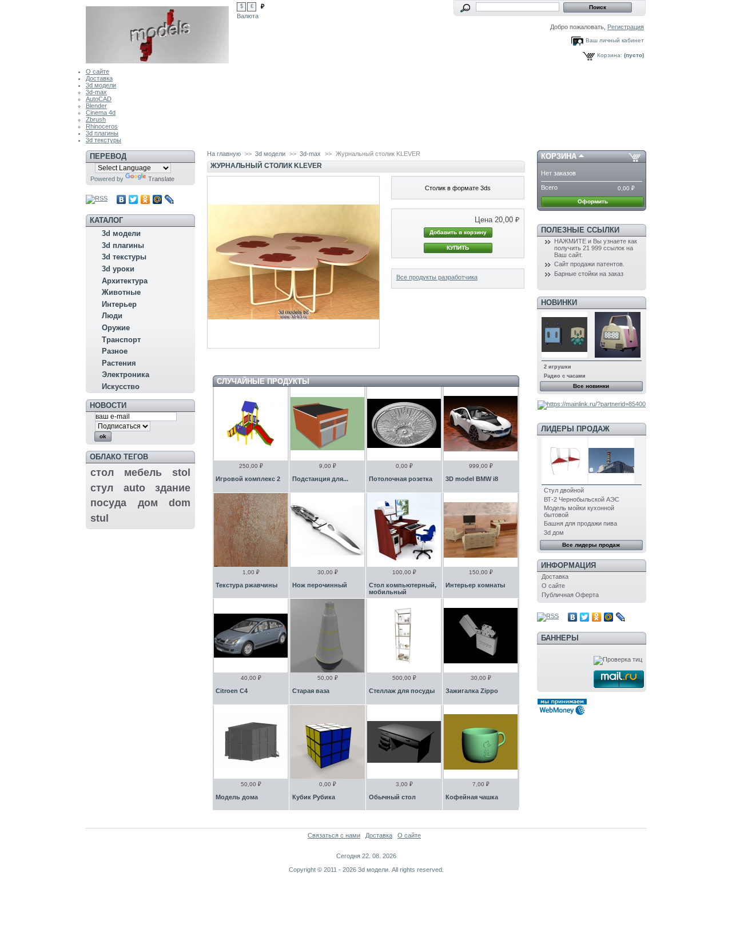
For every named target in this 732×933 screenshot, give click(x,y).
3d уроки (118, 269)
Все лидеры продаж (591, 545)
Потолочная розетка (400, 478)
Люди (112, 315)
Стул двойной (564, 490)
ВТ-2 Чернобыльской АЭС (581, 499)
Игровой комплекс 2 (248, 478)
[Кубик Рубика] (327, 742)
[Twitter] (134, 199)
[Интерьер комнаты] (481, 530)
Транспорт (121, 339)
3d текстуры (103, 140)
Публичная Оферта (570, 594)
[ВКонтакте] (122, 199)
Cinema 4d (101, 112)
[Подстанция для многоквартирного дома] (327, 424)
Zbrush (96, 119)
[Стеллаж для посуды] (404, 635)
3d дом (554, 532)
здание (172, 488)
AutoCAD (99, 98)
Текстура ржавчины (246, 585)
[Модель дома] (251, 742)
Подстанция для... (320, 478)
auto (134, 488)
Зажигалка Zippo (471, 690)
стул (101, 488)
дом (148, 502)
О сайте (97, 71)
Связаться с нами (334, 835)
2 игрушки (557, 367)
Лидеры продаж (575, 429)
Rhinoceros (102, 126)
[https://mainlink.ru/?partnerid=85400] (592, 404)
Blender (96, 105)
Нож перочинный (319, 585)
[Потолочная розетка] (404, 424)
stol (181, 472)
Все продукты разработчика (437, 277)
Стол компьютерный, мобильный (402, 588)
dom (179, 502)
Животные (121, 292)
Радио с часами (565, 376)
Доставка (99, 78)
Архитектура (125, 281)
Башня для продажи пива (580, 523)
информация (568, 565)
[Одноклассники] (146, 199)
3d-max (96, 92)
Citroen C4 (232, 690)
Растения (119, 363)
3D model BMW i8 (471, 478)
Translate (161, 178)
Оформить (593, 201)
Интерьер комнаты (475, 585)
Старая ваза (310, 690)
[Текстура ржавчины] (251, 530)
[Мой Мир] (158, 199)
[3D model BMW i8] (481, 424)
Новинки (559, 302)
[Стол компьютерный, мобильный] (404, 530)
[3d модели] (161, 31)
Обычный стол (392, 797)
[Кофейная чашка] (481, 742)
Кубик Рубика (313, 797)
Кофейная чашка (471, 797)
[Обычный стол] (404, 742)
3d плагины (102, 133)
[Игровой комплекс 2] (251, 424)
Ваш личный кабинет (615, 40)
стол (102, 472)
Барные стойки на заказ (588, 273)
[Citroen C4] (251, 635)
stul (99, 518)
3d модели (101, 85)
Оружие (116, 327)
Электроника (125, 374)
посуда (108, 502)
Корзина (558, 156)
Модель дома (237, 797)
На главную (224, 153)
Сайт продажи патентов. (589, 264)
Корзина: (609, 55)
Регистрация (625, 26)
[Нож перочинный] (327, 530)
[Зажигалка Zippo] (481, 635)
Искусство (121, 386)
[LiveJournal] (170, 199)
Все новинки (591, 386)
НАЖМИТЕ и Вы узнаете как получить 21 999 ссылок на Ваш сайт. (595, 248)
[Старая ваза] (327, 635)
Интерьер (119, 304)
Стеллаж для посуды (402, 690)
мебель (143, 472)
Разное (115, 351)
